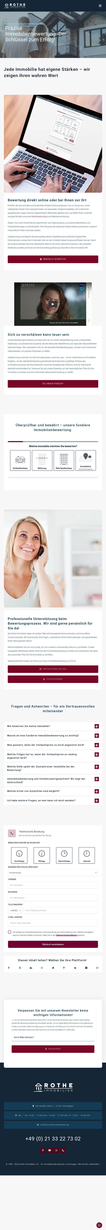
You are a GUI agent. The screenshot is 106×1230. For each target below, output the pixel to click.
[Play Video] (53, 304)
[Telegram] (53, 968)
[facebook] (43, 1150)
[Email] (97, 968)
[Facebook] (8, 968)
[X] (20, 968)
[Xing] (86, 968)
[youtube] (49, 1150)
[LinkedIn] (31, 968)
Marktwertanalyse (40, 216)
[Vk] (75, 968)
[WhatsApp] (42, 968)
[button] (53, 726)
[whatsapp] (56, 1150)
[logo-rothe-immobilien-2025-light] (14, 4)
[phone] (63, 1150)
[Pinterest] (64, 968)
